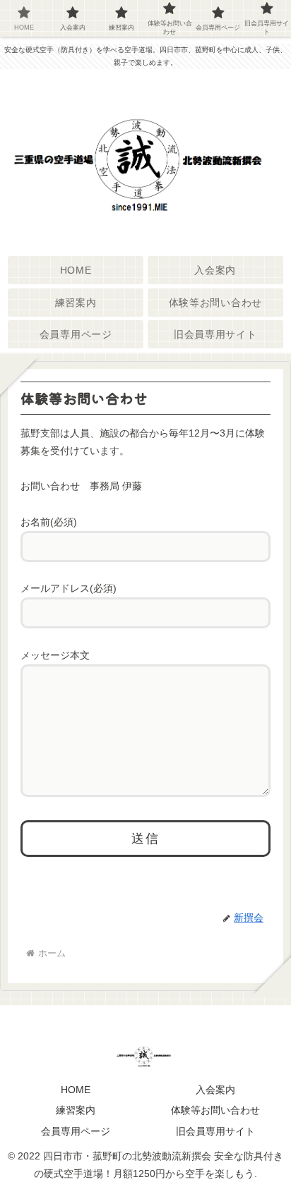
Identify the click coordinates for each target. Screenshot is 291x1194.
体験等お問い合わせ (215, 1110)
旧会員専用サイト (215, 1131)
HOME (75, 1089)
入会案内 (215, 1089)
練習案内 (75, 1110)
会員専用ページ (75, 1131)
